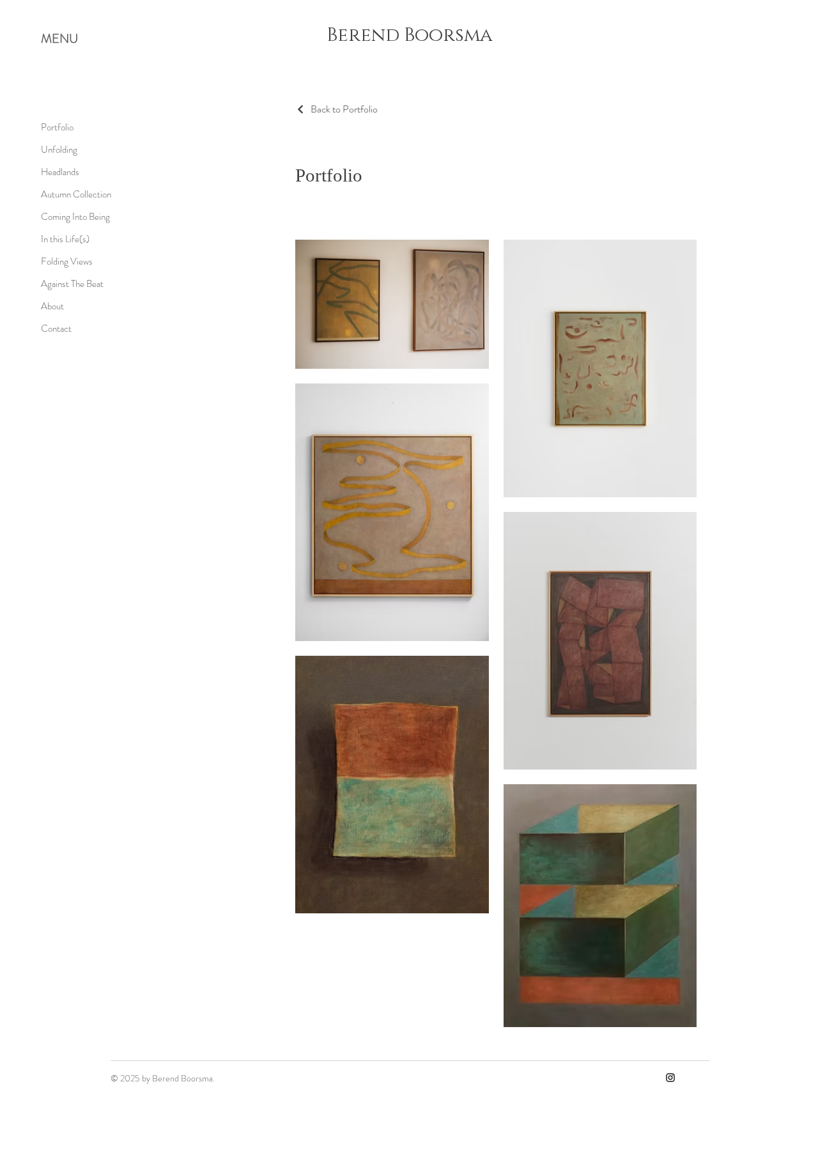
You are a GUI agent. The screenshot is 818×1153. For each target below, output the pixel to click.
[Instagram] (670, 1077)
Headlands (60, 172)
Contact (56, 328)
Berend (363, 35)
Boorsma (445, 35)
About (52, 306)
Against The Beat (72, 284)
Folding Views (67, 261)
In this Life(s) (65, 239)
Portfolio (57, 127)
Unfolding (59, 150)
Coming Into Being (75, 217)
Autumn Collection (76, 194)
